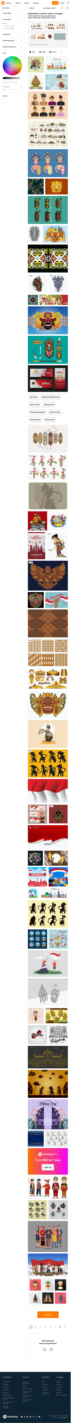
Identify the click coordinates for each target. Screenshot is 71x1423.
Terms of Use (55, 1417)
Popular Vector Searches (27, 1392)
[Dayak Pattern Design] (48, 259)
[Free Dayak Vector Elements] (48, 350)
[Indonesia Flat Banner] (54, 893)
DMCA (25, 1386)
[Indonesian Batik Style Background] (36, 1139)
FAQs (43, 1382)
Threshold (6, 87)
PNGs (43, 52)
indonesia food (50, 419)
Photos (18, 3)
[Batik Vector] (48, 653)
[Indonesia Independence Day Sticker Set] (58, 939)
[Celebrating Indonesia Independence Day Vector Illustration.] (48, 963)
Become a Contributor (45, 1393)
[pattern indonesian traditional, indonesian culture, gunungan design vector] (58, 1209)
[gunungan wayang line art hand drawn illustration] (48, 992)
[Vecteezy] (3, 3)
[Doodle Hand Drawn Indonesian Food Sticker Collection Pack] (37, 1209)
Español (58, 1384)
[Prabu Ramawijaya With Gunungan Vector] (48, 496)
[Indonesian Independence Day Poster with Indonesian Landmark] (36, 545)
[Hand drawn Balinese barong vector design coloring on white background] (34, 234)
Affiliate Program (28, 1389)
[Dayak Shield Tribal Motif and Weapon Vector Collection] (48, 210)
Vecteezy (5, 1384)
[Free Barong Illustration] (55, 234)
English (58, 1382)
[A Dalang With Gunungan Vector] (56, 1016)
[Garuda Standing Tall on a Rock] (37, 521)
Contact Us (45, 1384)
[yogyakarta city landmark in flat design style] (48, 678)
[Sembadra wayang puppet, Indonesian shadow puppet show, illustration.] (57, 545)
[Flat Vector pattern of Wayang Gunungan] (36, 82)
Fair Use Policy (62, 1418)
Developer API (7, 1395)
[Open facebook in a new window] (21, 1416)
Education (6, 1392)
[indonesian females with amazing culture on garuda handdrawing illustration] (36, 600)
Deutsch (58, 1390)
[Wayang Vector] (48, 1084)
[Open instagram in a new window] (24, 1416)
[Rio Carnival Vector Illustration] (58, 521)
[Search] (62, 8)
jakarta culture (34, 404)
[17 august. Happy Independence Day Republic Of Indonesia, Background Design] (48, 837)
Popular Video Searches (27, 1400)
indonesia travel (54, 412)
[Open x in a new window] (36, 1416)
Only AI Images (10, 26)
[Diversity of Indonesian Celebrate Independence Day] (58, 876)
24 (60, 1327)
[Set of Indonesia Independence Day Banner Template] (37, 814)
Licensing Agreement (26, 1382)
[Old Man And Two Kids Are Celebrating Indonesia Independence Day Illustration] (53, 300)
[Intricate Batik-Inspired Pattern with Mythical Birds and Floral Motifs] (36, 186)
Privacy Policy (64, 1417)
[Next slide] (65, 52)
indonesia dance (49, 404)
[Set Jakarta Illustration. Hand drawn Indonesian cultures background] (36, 64)
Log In (62, 3)
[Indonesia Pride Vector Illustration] (56, 600)
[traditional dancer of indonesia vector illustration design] (37, 283)
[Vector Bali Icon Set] (48, 1291)
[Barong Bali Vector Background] (48, 320)
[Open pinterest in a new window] (30, 1416)
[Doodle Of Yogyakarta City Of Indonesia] (58, 1034)
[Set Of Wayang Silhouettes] (48, 914)
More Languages (61, 1395)
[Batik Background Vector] (48, 623)
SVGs (33, 52)
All (6, 23)
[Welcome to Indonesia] (37, 1034)
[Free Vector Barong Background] (56, 186)
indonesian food (35, 419)
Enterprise (6, 1390)
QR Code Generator (6, 1407)
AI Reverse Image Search (8, 1398)
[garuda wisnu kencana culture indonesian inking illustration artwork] (58, 283)
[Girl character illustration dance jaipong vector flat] (48, 467)
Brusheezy (6, 1382)
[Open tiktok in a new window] (33, 1416)
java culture (34, 397)
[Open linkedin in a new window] (27, 1416)
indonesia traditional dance (51, 397)
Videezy (5, 1387)
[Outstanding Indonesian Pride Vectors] (48, 1057)
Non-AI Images (9, 28)
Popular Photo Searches (27, 1396)
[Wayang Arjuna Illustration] (56, 82)
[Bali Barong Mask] (48, 705)
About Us (45, 1387)
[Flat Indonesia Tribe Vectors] (48, 105)
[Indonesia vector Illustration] (56, 64)
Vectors (8, 3)
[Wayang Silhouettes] (48, 764)
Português (59, 1387)
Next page (48, 1315)
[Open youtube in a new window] (39, 1416)
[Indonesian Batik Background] (56, 858)
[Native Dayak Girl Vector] (48, 734)
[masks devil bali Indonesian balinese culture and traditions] (35, 858)
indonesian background (37, 412)
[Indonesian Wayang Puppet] (56, 1139)
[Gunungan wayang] (58, 814)
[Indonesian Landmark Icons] (37, 939)
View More (59, 36)
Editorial (36, 3)
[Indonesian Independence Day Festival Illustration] (37, 876)
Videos (26, 3)
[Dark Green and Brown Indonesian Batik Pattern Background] (33, 300)
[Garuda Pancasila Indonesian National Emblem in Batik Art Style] (48, 576)
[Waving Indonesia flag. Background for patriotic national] (48, 791)
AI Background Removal (7, 1402)
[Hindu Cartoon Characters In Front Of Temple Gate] (33, 893)
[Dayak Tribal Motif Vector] (48, 439)
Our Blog (45, 1390)
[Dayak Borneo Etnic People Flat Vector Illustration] (48, 163)
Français (58, 1392)
